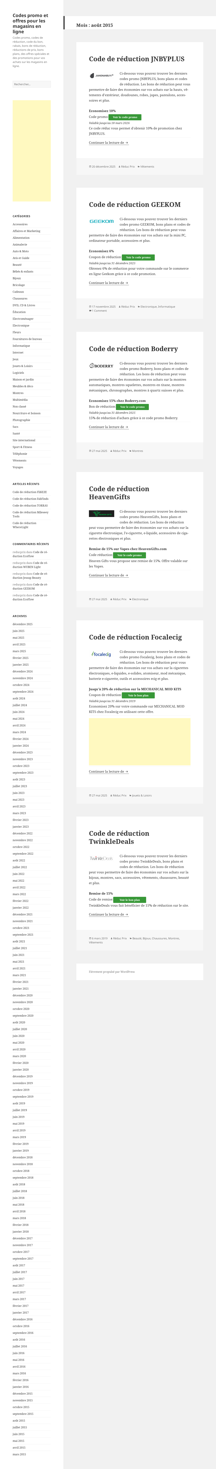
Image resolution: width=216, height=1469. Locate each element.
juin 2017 (18, 1279)
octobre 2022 (21, 847)
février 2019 (21, 1144)
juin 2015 (18, 1434)
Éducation (19, 312)
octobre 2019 (21, 1090)
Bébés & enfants (23, 271)
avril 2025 (19, 644)
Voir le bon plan (138, 695)
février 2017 (21, 1306)
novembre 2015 (23, 1400)
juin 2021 (18, 955)
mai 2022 (18, 880)
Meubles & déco (23, 386)
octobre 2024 (21, 685)
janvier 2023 (21, 826)
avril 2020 (19, 1049)
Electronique (21, 325)
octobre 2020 (21, 1009)
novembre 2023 (23, 759)
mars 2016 (19, 1373)
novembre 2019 (23, 1083)
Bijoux (17, 278)
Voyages (18, 467)
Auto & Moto (21, 251)
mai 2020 (18, 1042)
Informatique (21, 346)
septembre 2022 (23, 853)
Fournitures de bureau (27, 339)
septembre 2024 (23, 691)
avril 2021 (19, 968)
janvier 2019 (21, 1150)
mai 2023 (18, 799)
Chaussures (20, 298)
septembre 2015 (23, 1414)
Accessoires (20, 224)
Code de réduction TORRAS (30, 505)
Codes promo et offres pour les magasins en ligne (30, 23)
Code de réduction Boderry (133, 348)
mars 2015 (19, 1454)
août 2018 (19, 1184)
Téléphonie (20, 454)
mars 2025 (19, 651)
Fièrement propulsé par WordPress (112, 972)
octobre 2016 (21, 1326)
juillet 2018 (20, 1191)
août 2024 (19, 698)
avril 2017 (19, 1292)
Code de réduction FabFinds (30, 499)
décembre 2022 (23, 833)
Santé (16, 433)
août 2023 (19, 779)
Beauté (17, 265)
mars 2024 (19, 732)
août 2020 (19, 1022)
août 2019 (19, 1103)
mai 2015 (18, 1441)
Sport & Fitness (22, 447)
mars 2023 (19, 813)
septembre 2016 (23, 1333)
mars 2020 (19, 1056)
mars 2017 (19, 1299)
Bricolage (19, 285)
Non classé (19, 406)
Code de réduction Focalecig (135, 636)
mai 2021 (18, 961)
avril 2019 (19, 1130)
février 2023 (21, 820)
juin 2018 (18, 1198)
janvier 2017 (21, 1312)
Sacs (15, 427)
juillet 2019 (20, 1110)
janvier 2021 (21, 988)
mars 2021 (19, 975)
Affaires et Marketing (26, 231)
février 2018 (21, 1225)
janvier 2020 (21, 1069)
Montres (18, 393)
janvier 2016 (21, 1387)
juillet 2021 (20, 948)
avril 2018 (19, 1211)
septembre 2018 (23, 1177)
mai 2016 (18, 1360)
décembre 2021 (23, 914)
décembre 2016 (23, 1319)
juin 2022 (18, 874)
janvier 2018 (21, 1231)
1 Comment (99, 310)
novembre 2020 (23, 1002)
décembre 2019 (23, 1076)
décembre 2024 (23, 671)
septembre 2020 (23, 1015)
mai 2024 (18, 718)
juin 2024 (18, 712)
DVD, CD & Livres (24, 305)
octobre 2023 (21, 766)
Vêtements (19, 460)
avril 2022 (19, 887)
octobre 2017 (21, 1252)
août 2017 (19, 1265)
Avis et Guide (21, 258)
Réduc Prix (128, 166)
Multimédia (20, 400)
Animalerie (20, 244)
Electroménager (23, 319)
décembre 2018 (23, 1157)
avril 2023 (19, 806)
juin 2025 (18, 631)
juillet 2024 (20, 705)
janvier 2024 (21, 745)
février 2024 (21, 739)
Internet (18, 352)
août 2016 (19, 1339)
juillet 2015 (20, 1427)
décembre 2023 (23, 752)
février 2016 (21, 1380)
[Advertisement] (32, 150)
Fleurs (17, 332)
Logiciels (18, 373)
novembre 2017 (23, 1245)
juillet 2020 (20, 1029)
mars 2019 (19, 1137)
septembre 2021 (23, 934)
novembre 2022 (23, 840)
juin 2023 (18, 793)
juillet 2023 (20, 786)
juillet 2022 (20, 867)
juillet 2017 (20, 1272)
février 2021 (21, 982)
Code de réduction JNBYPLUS (137, 58)
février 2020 (21, 1063)
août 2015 (19, 1420)
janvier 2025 (21, 665)
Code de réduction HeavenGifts (119, 492)
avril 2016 (19, 1366)
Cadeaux (18, 292)
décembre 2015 (23, 1393)
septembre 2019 (23, 1096)
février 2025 (21, 658)
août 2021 (19, 941)
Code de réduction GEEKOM (135, 204)
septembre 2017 (23, 1258)
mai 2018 (18, 1204)
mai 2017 (18, 1285)
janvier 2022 (21, 907)
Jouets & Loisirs (23, 366)
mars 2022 (19, 894)
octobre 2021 (21, 928)
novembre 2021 (23, 921)
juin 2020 (18, 1036)
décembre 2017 (23, 1238)
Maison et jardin (23, 379)
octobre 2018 (21, 1171)
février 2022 (21, 901)
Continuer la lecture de (109, 142)
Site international (24, 440)
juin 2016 (18, 1353)
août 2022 (19, 860)
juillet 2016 (20, 1346)
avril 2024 (19, 725)
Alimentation (21, 238)
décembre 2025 (23, 624)
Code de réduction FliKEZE (30, 492)
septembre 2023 (23, 772)
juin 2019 (18, 1117)
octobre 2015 (21, 1407)
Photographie (21, 420)
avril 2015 (19, 1447)
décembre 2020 (23, 995)
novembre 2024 (23, 678)
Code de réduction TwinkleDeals (119, 837)
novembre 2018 (23, 1164)
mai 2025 (18, 638)
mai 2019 (18, 1123)
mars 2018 (19, 1218)
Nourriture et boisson (26, 413)
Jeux (15, 359)
